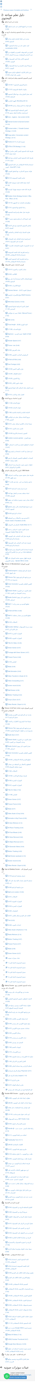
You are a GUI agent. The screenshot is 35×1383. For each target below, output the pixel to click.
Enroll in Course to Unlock (17, 1377)
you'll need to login (25, 1375)
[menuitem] (1, 5)
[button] (1, 2)
